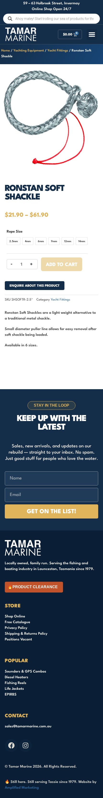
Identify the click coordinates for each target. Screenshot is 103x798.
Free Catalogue (17, 622)
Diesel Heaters (16, 677)
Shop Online (15, 616)
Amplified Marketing (22, 788)
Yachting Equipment (28, 50)
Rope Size (15, 232)
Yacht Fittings (57, 50)
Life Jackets (14, 689)
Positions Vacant (18, 639)
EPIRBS (11, 694)
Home (5, 50)
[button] (92, 34)
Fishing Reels (15, 683)
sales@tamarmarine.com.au (28, 726)
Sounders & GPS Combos (25, 671)
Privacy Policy (16, 628)
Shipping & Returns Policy (26, 634)
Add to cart (61, 264)
